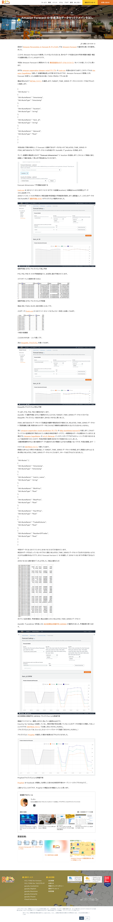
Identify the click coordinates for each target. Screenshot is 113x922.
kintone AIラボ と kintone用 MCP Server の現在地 (47, 827)
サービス (44, 2)
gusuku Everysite (30, 894)
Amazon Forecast (70, 47)
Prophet (31, 735)
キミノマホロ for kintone (33, 880)
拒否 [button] (87, 918)
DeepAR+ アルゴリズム (29, 343)
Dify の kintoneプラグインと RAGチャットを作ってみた (84, 827)
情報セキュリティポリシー (56, 886)
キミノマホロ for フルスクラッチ (34, 883)
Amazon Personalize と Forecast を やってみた (40, 47)
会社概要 (51, 880)
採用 (71, 2)
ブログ (66, 2)
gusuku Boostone (31, 891)
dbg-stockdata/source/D (70, 431)
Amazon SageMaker (32, 436)
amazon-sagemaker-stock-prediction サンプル (39, 431)
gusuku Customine (31, 886)
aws (36, 823)
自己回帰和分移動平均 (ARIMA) (55, 624)
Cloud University (30, 899)
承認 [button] (82, 918)
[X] (34, 805)
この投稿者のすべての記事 (86, 812)
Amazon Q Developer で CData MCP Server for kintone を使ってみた (28, 828)
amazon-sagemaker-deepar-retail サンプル (39, 70)
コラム (61, 2)
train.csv (62, 70)
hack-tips (53, 823)
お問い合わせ (105, 2)
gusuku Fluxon (30, 896)
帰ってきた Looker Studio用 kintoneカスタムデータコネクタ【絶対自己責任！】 (65, 828)
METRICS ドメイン (31, 447)
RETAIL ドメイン (36, 81)
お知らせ (51, 883)
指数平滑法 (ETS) (36, 199)
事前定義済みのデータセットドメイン (62, 63)
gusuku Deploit (30, 888)
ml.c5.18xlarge (49, 436)
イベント (54, 2)
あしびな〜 (77, 2)
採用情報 (51, 891)
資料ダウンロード (90, 2)
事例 (49, 2)
